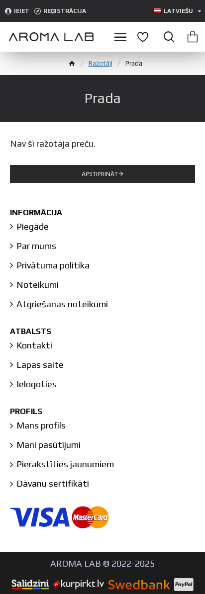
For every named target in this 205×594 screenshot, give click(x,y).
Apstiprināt (100, 173)
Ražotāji (100, 63)
